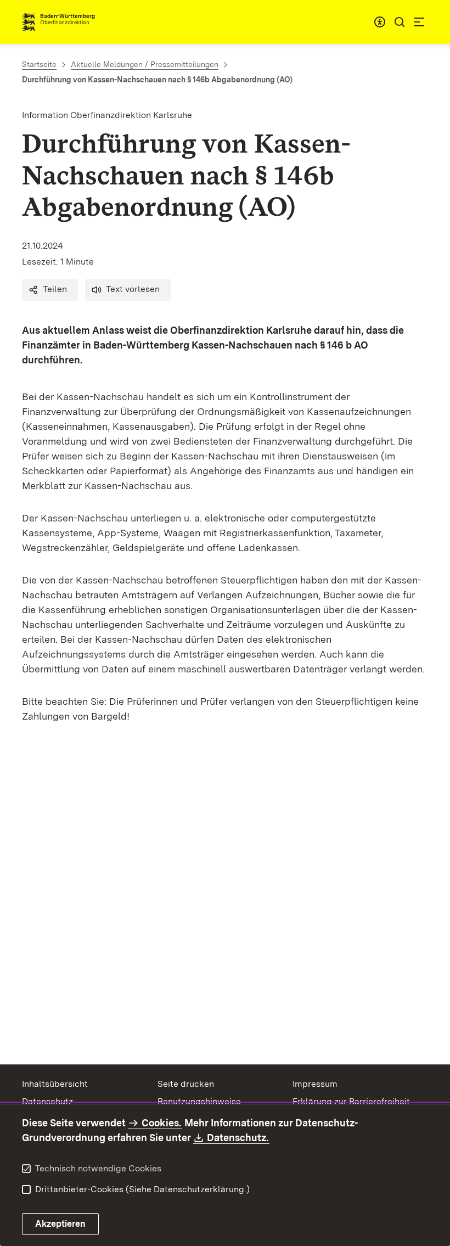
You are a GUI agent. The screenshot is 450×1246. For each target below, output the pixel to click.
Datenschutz (47, 1101)
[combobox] (380, 22)
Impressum (315, 1084)
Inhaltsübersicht (55, 1084)
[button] (50, 290)
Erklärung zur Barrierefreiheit (351, 1101)
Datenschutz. (238, 1137)
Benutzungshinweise (199, 1101)
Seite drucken (186, 1084)
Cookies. (161, 1123)
